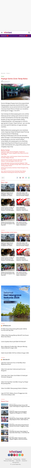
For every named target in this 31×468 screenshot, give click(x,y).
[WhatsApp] (20, 455)
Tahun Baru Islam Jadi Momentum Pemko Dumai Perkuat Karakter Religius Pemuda (15, 157)
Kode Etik (18, 460)
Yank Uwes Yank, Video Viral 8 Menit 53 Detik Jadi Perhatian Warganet (14, 376)
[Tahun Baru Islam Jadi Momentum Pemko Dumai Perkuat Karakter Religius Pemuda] (23, 187)
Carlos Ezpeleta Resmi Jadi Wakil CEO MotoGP (13, 341)
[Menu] (2, 32)
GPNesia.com (7, 325)
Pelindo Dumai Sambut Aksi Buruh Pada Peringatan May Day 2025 (14, 168)
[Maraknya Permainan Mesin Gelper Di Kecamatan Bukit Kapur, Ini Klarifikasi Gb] (4, 432)
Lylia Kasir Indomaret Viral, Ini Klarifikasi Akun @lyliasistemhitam (13, 363)
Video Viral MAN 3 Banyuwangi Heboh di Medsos (14, 388)
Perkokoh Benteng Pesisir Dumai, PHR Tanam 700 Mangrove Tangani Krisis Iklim (19, 405)
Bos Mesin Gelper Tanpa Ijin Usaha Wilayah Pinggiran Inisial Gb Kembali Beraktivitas (18, 438)
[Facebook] (9, 455)
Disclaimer (24, 460)
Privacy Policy (16, 459)
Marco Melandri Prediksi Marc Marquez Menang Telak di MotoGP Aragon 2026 (14, 347)
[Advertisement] (15, 15)
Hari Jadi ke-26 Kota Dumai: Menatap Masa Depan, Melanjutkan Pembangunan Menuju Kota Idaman (13, 171)
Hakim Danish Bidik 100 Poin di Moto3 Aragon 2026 (15, 353)
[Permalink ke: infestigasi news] (2, 81)
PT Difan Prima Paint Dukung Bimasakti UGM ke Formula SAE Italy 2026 (14, 329)
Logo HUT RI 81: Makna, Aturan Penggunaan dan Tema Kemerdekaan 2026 (14, 394)
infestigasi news (7, 81)
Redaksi (24, 459)
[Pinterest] (14, 455)
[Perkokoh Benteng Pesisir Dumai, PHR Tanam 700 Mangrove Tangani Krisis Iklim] (4, 406)
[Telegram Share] (26, 178)
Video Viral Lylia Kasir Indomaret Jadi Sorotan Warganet (13, 369)
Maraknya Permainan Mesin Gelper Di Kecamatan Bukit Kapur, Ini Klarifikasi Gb (19, 432)
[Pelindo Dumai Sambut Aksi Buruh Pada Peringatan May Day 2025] (8, 217)
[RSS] (22, 455)
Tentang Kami (8, 459)
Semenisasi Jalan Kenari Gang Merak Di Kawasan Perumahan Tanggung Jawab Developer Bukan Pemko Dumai (19, 425)
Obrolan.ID (6, 359)
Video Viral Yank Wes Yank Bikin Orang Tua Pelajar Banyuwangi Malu (14, 382)
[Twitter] (12, 455)
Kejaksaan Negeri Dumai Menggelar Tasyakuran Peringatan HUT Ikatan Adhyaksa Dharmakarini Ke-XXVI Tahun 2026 (14, 153)
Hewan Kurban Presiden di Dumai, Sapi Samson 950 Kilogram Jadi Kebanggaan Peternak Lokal (13, 160)
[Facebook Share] (17, 178)
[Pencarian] (29, 32)
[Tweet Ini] (20, 178)
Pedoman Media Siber (9, 460)
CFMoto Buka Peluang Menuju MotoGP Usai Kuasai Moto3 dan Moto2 (15, 336)
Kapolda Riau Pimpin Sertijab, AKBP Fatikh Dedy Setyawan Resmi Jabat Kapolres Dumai (19, 419)
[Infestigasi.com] (7, 32)
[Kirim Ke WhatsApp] (29, 178)
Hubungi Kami (15, 462)
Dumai (2, 76)
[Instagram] (17, 455)
